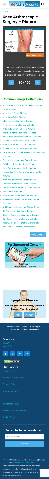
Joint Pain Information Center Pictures (19, 180)
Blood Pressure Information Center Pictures (22, 137)
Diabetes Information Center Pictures (19, 144)
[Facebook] (5, 353)
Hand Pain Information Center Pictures (19, 168)
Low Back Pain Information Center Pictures (21, 187)
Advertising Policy (11, 404)
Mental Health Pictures (12, 191)
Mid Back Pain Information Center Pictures (21, 195)
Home (5, 11)
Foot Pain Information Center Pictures (19, 164)
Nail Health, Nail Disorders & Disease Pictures (22, 207)
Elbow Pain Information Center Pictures (20, 148)
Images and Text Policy (13, 377)
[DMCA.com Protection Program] (11, 362)
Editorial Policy (9, 384)
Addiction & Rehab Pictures (14, 117)
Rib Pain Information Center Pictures (18, 211)
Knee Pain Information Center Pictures (19, 184)
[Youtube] (27, 353)
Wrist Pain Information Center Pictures (19, 227)
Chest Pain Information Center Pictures (20, 140)
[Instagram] (12, 353)
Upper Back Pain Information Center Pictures (22, 223)
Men (18, 314)
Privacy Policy (9, 371)
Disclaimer (29, 462)
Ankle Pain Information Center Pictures (20, 125)
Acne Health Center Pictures (15, 113)
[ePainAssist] (24, 4)
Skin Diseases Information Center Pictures (21, 219)
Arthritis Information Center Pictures (19, 129)
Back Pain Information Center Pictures (19, 133)
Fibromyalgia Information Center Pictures (21, 160)
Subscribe (24, 444)
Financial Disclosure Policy (15, 410)
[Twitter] (19, 353)
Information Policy (11, 391)
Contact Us (7, 346)
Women (29, 314)
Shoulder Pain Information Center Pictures (21, 215)
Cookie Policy (9, 417)
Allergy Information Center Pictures (18, 121)
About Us (6, 343)
